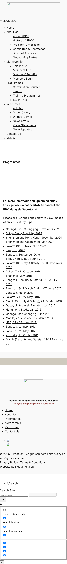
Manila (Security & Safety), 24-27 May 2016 (34, 301)
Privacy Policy (9, 462)
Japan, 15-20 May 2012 (21, 331)
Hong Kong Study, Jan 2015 (23, 309)
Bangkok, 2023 (15, 250)
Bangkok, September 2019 (23, 254)
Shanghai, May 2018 (19, 275)
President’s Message (26, 44)
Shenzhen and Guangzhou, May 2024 (30, 241)
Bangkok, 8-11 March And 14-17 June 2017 (33, 288)
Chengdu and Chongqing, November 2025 (33, 229)
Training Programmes (26, 95)
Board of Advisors (24, 53)
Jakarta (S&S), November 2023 (26, 246)
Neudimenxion (24, 466)
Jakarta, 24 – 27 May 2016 (23, 297)
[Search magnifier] (3, 499)
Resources (13, 104)
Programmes (15, 82)
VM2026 (12, 138)
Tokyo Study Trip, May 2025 (24, 233)
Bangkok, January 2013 (21, 326)
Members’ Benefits (25, 74)
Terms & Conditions (33, 462)
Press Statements (24, 125)
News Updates (22, 129)
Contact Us (14, 133)
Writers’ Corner (22, 116)
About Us (12, 32)
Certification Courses (26, 87)
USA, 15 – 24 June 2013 (21, 322)
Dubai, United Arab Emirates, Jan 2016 (30, 305)
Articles (18, 108)
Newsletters (21, 121)
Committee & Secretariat (29, 49)
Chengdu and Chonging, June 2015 (28, 314)
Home (10, 27)
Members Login (23, 78)
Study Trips (20, 99)
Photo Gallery (21, 112)
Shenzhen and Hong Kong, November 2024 (34, 237)
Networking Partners (26, 57)
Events (17, 91)
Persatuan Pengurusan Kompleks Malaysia (33, 400)
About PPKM (21, 36)
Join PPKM (20, 66)
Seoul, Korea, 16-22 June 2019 (25, 258)
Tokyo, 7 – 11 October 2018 (23, 271)
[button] (8, 20)
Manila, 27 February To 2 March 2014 (30, 318)
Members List (22, 70)
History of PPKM (23, 40)
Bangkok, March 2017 (20, 292)
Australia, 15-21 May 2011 (22, 335)
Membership (15, 61)
